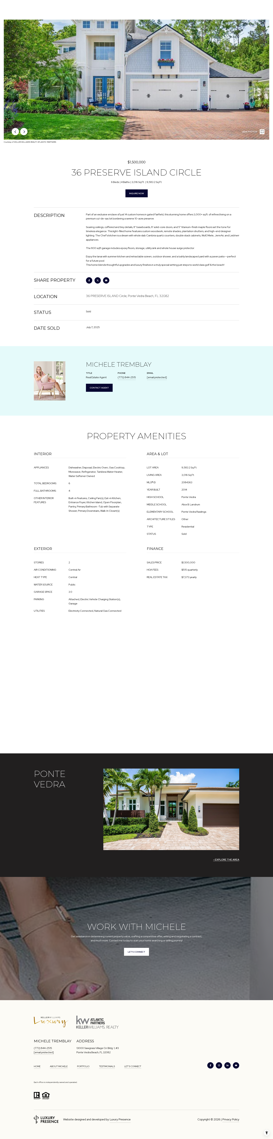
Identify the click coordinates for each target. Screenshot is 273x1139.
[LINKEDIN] (227, 1065)
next (23, 131)
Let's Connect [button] (136, 951)
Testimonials (107, 1066)
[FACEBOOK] (210, 1065)
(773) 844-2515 (127, 377)
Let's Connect (132, 1066)
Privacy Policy (230, 1119)
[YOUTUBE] (236, 1065)
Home (37, 1066)
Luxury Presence (120, 1119)
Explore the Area (227, 859)
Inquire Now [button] (136, 193)
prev (15, 131)
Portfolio (83, 1066)
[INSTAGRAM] (219, 1065)
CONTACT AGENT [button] (99, 387)
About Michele (59, 1066)
